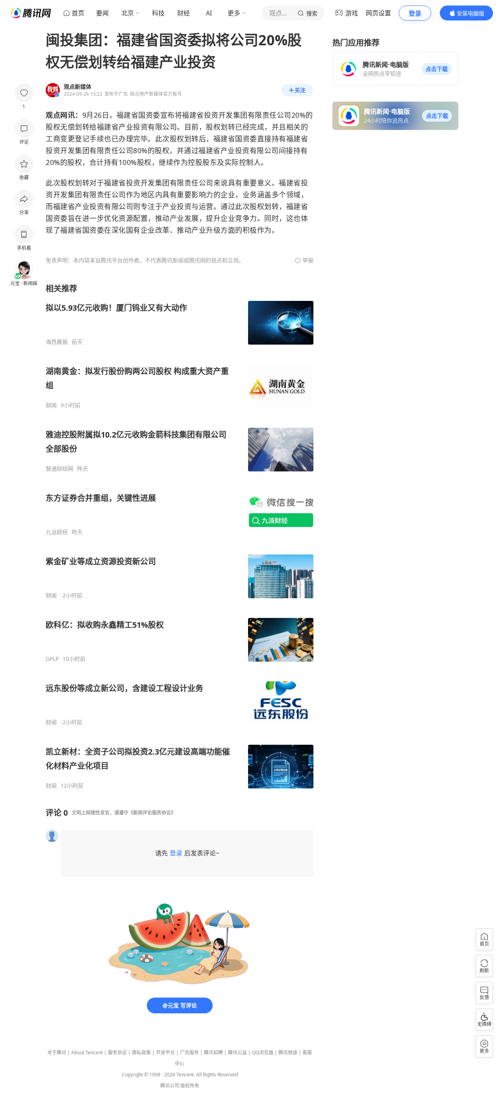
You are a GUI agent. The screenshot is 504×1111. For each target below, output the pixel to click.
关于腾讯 (56, 1052)
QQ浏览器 (262, 1052)
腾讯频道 (287, 1052)
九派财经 (57, 532)
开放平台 (165, 1052)
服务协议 (117, 1052)
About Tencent (87, 1052)
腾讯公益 (237, 1052)
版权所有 (189, 1085)
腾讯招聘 (213, 1052)
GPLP (52, 659)
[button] (437, 69)
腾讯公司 (169, 1085)
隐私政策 (141, 1052)
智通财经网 (59, 468)
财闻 (51, 405)
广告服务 (189, 1052)
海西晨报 (57, 342)
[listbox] (179, 536)
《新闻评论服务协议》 (152, 812)
